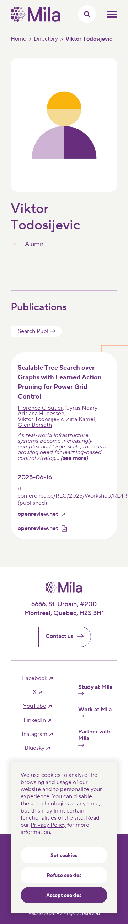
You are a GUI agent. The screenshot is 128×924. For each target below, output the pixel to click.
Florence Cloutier (40, 407)
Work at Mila (95, 709)
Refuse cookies (64, 875)
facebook (34, 678)
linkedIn (34, 720)
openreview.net (38, 514)
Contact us (59, 636)
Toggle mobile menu (112, 14)
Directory (46, 39)
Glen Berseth (35, 425)
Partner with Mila (94, 735)
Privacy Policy (48, 825)
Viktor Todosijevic (41, 419)
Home (18, 39)
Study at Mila (95, 687)
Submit (53, 331)
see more (74, 458)
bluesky (34, 748)
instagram (34, 734)
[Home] (35, 20)
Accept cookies (64, 895)
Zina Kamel (80, 419)
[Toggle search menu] (87, 14)
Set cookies (64, 855)
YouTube (34, 706)
